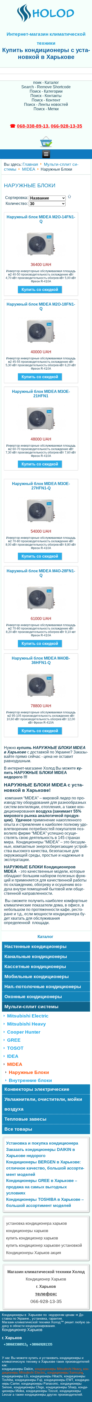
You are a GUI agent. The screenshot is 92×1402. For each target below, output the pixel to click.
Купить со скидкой (40, 289)
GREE (14, 1040)
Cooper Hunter (23, 1032)
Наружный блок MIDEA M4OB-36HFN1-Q (41, 660)
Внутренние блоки (30, 1080)
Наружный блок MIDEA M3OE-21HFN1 (41, 393)
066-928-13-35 (66, 126)
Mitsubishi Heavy (26, 1024)
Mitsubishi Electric (28, 1015)
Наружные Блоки (29, 1072)
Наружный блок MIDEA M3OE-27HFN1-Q (41, 486)
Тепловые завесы (25, 1119)
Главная (30, 164)
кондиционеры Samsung (65, 1372)
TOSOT (15, 1048)
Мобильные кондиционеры (36, 976)
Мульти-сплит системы (31, 1006)
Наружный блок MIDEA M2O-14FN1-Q (41, 219)
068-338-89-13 (32, 126)
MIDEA (28, 169)
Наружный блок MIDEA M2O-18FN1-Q (41, 306)
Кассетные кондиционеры (35, 966)
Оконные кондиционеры (33, 996)
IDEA (12, 1056)
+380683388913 (15, 1344)
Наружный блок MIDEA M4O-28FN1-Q (41, 573)
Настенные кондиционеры (35, 946)
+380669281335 (41, 1344)
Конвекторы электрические (36, 1089)
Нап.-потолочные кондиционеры (42, 986)
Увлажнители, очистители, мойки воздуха (43, 1104)
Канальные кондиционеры (35, 956)
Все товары (18, 1129)
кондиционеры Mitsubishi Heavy (58, 1369)
